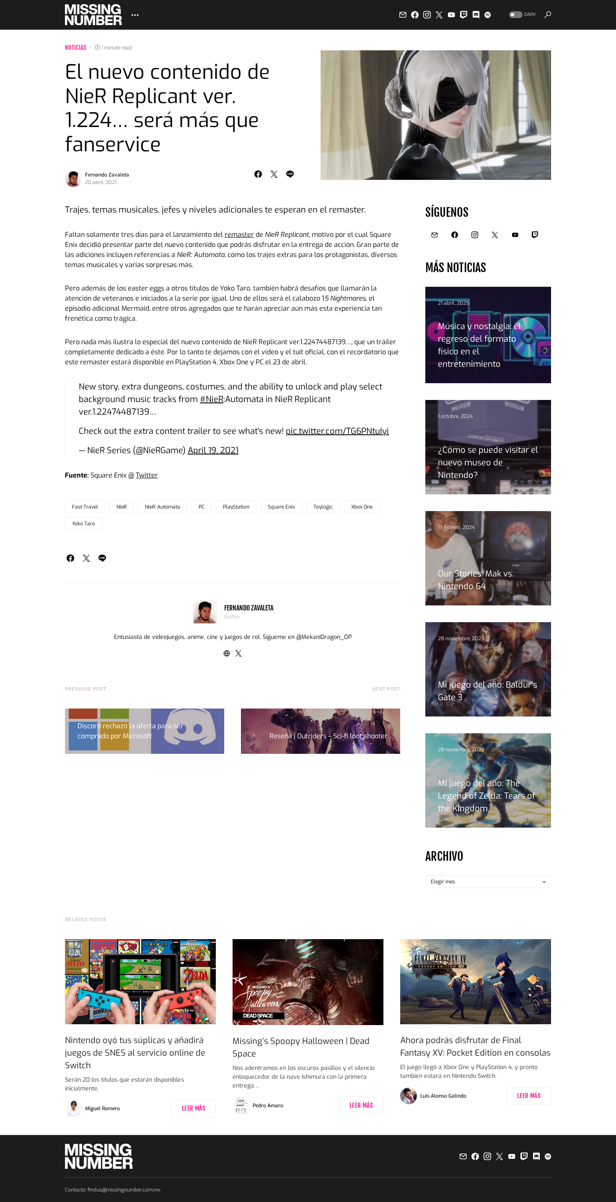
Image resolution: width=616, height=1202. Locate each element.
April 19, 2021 (213, 450)
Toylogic (323, 507)
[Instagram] (427, 14)
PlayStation (236, 507)
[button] (521, 14)
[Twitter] (439, 14)
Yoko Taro (83, 523)
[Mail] (402, 14)
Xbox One (362, 507)
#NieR (211, 399)
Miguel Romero (102, 1108)
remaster (239, 234)
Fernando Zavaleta (107, 174)
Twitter (147, 475)
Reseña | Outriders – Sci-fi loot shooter (328, 736)
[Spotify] (487, 14)
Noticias (75, 47)
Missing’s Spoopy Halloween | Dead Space (301, 1047)
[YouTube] (451, 14)
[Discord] (476, 14)
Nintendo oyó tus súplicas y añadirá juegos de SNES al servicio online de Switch (135, 1053)
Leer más (193, 1108)
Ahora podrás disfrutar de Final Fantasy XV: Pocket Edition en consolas (475, 1047)
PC (201, 507)
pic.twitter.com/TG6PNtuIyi (337, 431)
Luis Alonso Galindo (443, 1096)
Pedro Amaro (268, 1105)
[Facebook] (415, 14)
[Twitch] (464, 14)
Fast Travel (85, 507)
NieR (121, 507)
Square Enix (281, 507)
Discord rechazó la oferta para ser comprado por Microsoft (131, 731)
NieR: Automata (162, 507)
